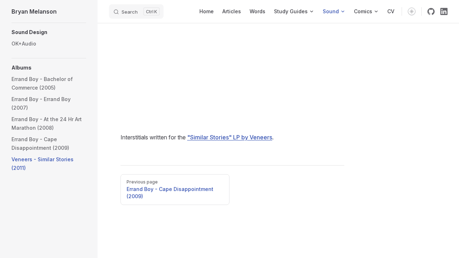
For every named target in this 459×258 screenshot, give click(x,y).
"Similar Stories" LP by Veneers (229, 137)
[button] (48, 32)
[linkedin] (443, 11)
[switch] (412, 11)
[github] (431, 11)
